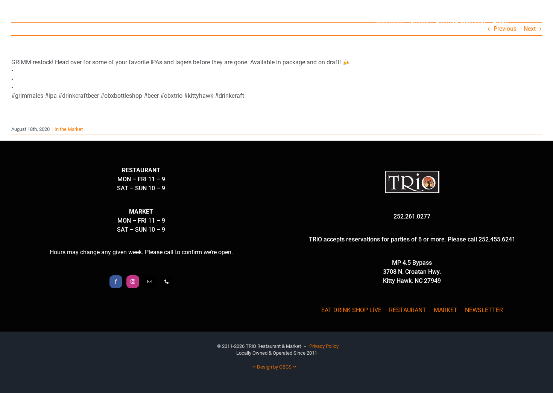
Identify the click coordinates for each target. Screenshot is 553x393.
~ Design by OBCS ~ (274, 367)
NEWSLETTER (484, 310)
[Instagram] (132, 281)
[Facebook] (115, 281)
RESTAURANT (407, 310)
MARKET (445, 310)
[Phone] (166, 281)
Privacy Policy (324, 346)
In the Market (69, 129)
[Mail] (149, 281)
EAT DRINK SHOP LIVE (351, 310)
